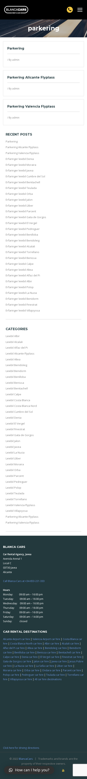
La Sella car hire (45, 665)
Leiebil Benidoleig (16, 365)
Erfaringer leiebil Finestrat (21, 304)
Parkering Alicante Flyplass (31, 77)
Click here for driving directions (21, 747)
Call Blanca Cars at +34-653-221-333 (24, 581)
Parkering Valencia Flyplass (31, 106)
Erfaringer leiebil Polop (20, 287)
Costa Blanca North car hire (26, 643)
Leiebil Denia (13, 417)
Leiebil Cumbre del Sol (19, 412)
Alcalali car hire (70, 643)
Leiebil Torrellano (16, 499)
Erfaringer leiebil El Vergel (21, 223)
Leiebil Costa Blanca (18, 400)
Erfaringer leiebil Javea (19, 170)
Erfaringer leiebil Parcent (21, 211)
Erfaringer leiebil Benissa (21, 258)
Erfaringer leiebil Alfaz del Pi (23, 275)
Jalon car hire (41, 661)
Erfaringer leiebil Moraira (21, 165)
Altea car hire (34, 648)
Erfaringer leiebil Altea (19, 270)
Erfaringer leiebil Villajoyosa (23, 310)
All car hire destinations (48, 679)
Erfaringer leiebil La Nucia (21, 293)
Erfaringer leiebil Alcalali (20, 246)
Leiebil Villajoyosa (17, 511)
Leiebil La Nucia (15, 452)
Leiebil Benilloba (16, 377)
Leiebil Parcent (15, 476)
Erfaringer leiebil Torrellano (22, 252)
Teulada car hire (55, 674)
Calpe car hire (11, 656)
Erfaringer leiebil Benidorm (22, 299)
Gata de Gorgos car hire (17, 661)
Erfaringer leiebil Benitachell (23, 182)
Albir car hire (52, 643)
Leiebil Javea (13, 447)
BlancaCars (26, 759)
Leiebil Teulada (15, 493)
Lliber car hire (64, 665)
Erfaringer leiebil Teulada (21, 188)
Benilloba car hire (24, 652)
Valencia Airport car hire (46, 639)
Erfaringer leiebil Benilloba (22, 234)
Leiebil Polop (13, 487)
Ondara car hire (51, 670)
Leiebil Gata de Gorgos (20, 435)
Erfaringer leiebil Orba (19, 194)
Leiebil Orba (13, 470)
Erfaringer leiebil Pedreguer (23, 229)
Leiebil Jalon (13, 441)
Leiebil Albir (13, 336)
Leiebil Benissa (15, 383)
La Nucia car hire (23, 665)
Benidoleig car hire (56, 648)
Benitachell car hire (69, 652)
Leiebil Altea (13, 359)
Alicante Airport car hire (16, 639)
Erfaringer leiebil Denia (20, 159)
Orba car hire (31, 670)
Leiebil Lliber (13, 458)
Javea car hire (59, 661)
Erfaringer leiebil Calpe (20, 264)
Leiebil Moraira (15, 464)
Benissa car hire (46, 652)
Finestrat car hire (72, 656)
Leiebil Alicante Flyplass (20, 353)
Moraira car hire (12, 670)
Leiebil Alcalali (14, 342)
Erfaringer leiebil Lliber (19, 205)
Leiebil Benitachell (17, 388)
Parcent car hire (72, 670)
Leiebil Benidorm (16, 371)
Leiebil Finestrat (15, 429)
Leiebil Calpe (13, 394)
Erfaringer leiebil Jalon (19, 199)
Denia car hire (30, 656)
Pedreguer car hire (33, 674)
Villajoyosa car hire (21, 679)
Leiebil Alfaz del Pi (17, 347)
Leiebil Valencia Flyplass (20, 505)
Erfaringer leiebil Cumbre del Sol (25, 176)
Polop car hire (11, 674)
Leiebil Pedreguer (16, 482)
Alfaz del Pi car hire (14, 648)
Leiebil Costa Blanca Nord (21, 406)
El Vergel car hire (49, 656)
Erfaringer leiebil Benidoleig (22, 240)
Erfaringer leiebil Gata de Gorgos (26, 217)
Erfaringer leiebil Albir (19, 281)
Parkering (15, 48)
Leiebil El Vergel (15, 423)
